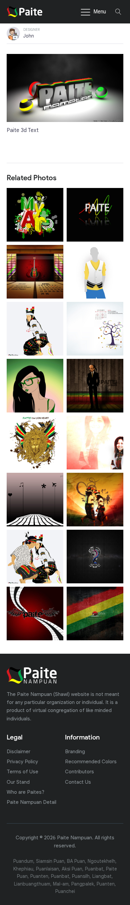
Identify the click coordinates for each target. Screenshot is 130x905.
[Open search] (118, 11)
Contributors (79, 771)
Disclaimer (18, 751)
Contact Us (78, 782)
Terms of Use (22, 771)
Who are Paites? (25, 792)
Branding (75, 751)
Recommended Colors (91, 761)
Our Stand (18, 782)
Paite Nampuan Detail (31, 802)
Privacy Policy (22, 761)
